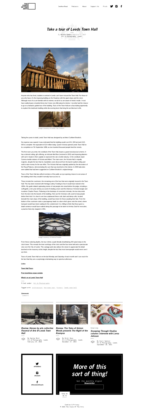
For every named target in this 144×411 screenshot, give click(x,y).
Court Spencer (104, 341)
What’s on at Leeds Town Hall (32, 277)
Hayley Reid (34, 338)
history (60, 287)
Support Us (95, 6)
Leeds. (80, 36)
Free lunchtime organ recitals (32, 273)
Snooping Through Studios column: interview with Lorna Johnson (105, 333)
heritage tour (49, 287)
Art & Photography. (69, 36)
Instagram (116, 6)
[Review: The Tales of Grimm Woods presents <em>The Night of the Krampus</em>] (73, 324)
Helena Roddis (66, 34)
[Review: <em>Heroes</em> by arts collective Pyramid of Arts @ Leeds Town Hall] (38, 324)
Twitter (111, 6)
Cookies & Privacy (72, 405)
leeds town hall (70, 287)
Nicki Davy (69, 338)
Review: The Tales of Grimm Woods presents (72, 330)
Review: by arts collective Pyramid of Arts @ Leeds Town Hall (37, 330)
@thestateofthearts (37, 385)
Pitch (105, 6)
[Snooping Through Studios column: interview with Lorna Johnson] (108, 324)
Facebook (121, 6)
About (84, 6)
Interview (94, 328)
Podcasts (75, 6)
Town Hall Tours (27, 268)
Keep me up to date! (65, 394)
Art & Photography (42, 283)
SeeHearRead (63, 6)
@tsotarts (37, 375)
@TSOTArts (37, 366)
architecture (37, 287)
